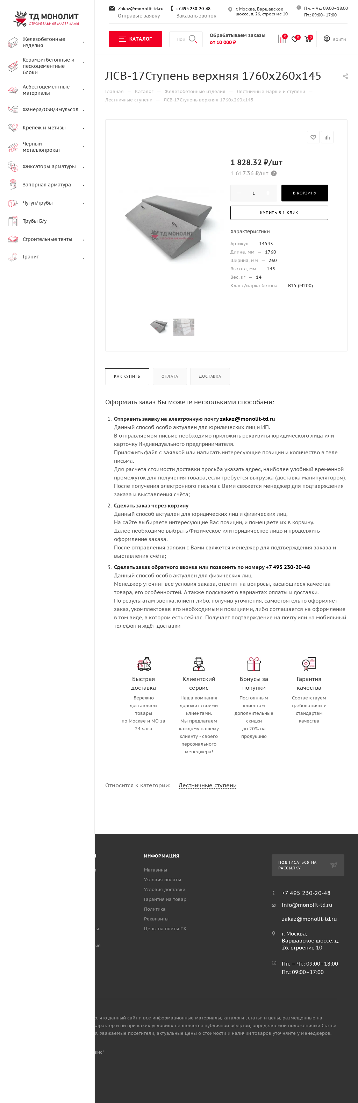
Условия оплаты (162, 880)
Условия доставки (164, 889)
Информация (161, 856)
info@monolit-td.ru (307, 905)
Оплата (170, 376)
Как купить (127, 376)
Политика (155, 909)
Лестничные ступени (208, 785)
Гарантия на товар (165, 899)
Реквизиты (156, 919)
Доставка (210, 376)
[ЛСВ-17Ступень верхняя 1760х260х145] (171, 230)
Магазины (155, 870)
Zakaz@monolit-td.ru (141, 8)
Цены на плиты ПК (165, 929)
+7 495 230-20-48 (193, 8)
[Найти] (193, 39)
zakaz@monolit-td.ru (309, 919)
